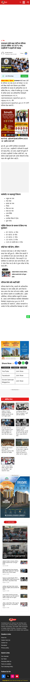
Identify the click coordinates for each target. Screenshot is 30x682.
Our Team (4, 659)
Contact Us (4, 642)
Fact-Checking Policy (7, 666)
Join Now (19, 371)
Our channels (4, 656)
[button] (20, 2)
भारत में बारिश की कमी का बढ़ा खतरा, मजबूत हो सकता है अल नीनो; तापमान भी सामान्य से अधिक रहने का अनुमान (22, 451)
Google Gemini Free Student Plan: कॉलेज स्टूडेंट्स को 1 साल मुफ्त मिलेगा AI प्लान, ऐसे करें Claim (7, 431)
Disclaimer (4, 645)
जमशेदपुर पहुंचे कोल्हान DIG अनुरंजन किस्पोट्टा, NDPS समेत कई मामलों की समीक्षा (8, 450)
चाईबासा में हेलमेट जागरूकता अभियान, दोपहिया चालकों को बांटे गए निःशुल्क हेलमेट (19, 274)
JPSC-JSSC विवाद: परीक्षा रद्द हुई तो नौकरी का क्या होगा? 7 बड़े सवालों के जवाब (7, 468)
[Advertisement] (15, 177)
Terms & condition (6, 664)
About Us (3, 637)
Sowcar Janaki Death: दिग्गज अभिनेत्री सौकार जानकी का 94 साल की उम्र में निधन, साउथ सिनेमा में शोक (22, 432)
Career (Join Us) (5, 640)
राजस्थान (17, 81)
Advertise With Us (6, 661)
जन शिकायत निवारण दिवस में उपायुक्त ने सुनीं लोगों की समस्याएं (22, 413)
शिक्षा (4, 40)
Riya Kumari (9, 52)
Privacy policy (5, 647)
